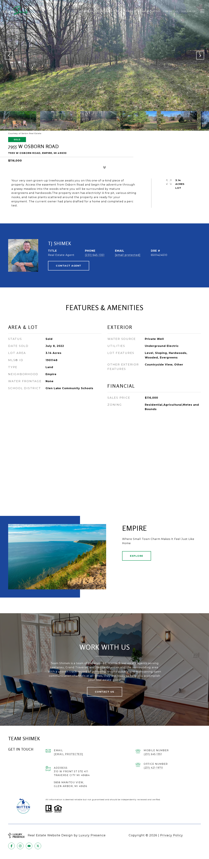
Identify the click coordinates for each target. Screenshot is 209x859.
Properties (86, 11)
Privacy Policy (171, 835)
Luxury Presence (92, 835)
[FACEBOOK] (11, 846)
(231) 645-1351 (94, 255)
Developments (125, 11)
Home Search (104, 11)
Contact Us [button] (104, 691)
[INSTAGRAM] (20, 846)
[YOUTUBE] (29, 846)
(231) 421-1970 (153, 767)
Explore (136, 555)
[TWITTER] (38, 846)
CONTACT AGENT (68, 265)
